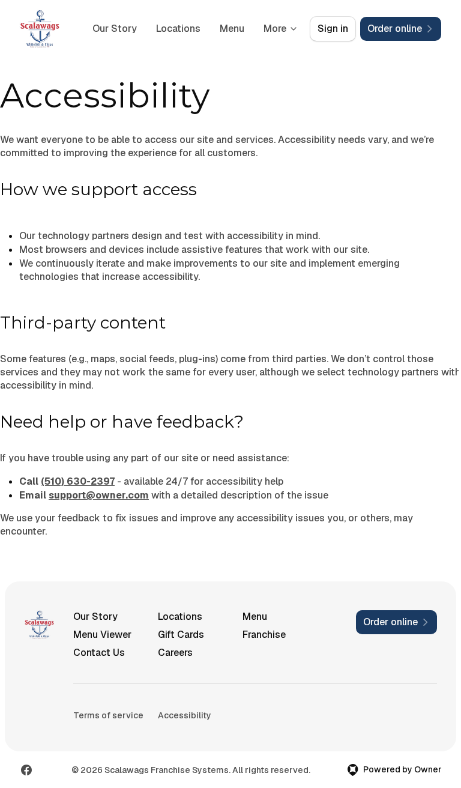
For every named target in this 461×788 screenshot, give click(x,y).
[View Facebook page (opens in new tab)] (26, 770)
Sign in (333, 28)
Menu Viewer (102, 634)
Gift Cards (181, 634)
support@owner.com (99, 495)
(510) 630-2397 (78, 481)
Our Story (114, 28)
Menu (232, 28)
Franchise (264, 634)
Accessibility (184, 715)
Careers (175, 652)
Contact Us (99, 652)
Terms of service (108, 715)
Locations (178, 28)
